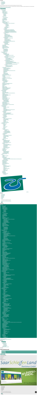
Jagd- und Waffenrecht (6, 32)
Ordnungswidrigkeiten (6, 41)
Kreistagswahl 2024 (6, 50)
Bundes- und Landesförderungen (7, 142)
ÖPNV (4, 134)
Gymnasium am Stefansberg (9, 65)
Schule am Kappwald (8, 58)
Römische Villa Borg (6, 309)
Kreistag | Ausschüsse (5, 46)
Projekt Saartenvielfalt (6, 152)
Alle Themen (5, 165)
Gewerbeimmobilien (7, 130)
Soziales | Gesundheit (3, 90)
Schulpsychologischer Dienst (6, 74)
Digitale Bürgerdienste (5, 162)
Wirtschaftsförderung (6, 129)
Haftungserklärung (6, 238)
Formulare (5, 107)
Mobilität (5, 332)
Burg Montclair (5, 146)
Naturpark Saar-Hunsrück (6, 144)
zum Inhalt (2, 4)
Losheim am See (5, 126)
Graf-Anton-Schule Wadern (9, 63)
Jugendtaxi (5, 120)
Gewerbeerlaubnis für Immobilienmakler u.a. (10, 30)
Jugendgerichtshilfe (5, 80)
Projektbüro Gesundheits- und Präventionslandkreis (8, 104)
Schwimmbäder (4, 313)
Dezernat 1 (5, 14)
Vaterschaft (4, 85)
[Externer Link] (18, 363)
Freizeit (4, 167)
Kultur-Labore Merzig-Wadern (6, 316)
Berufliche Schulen (7, 54)
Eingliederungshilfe (5, 79)
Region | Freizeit (3, 288)
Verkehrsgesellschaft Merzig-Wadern (8, 118)
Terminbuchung (5, 116)
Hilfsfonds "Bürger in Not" (5, 95)
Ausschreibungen (4, 157)
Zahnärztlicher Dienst (5, 98)
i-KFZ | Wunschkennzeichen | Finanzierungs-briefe (9, 109)
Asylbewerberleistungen (5, 94)
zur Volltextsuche (3, 2)
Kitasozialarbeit (5, 247)
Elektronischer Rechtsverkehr (6, 163)
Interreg (4, 72)
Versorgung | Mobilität (6, 136)
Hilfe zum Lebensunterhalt (5, 92)
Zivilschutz (6, 28)
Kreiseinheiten (7, 25)
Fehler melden (3, 195)
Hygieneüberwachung (6, 265)
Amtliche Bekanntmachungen (6, 47)
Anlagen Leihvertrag (6, 73)
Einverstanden (4, 8)
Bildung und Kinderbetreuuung (7, 329)
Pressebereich (4, 336)
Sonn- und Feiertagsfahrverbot (7, 113)
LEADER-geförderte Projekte (7, 140)
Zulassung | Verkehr (3, 105)
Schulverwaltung (4, 67)
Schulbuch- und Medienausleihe (7, 68)
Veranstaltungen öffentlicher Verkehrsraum (8, 279)
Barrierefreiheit (3, 194)
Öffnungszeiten (4, 172)
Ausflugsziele (4, 148)
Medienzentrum (5, 71)
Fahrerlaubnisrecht (5, 114)
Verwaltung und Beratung (6, 168)
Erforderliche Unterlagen (6, 272)
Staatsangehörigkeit (7, 44)
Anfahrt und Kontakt (5, 320)
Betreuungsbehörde (5, 96)
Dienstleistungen (4, 325)
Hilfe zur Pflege (4, 91)
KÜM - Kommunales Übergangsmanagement (7, 83)
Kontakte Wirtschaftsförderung (7, 132)
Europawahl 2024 (5, 51)
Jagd (5, 33)
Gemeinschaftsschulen (7, 60)
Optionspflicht (6, 43)
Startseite (1, 339)
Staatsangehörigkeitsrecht (6, 42)
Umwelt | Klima (4, 150)
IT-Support (2, 197)
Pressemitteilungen (6, 173)
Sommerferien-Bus (6, 121)
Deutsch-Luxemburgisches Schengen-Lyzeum (10, 56)
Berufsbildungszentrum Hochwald (9, 55)
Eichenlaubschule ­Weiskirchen (9, 61)
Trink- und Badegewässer (6, 101)
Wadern (4, 128)
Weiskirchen (5, 127)
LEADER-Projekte (5, 170)
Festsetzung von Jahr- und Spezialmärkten (9, 29)
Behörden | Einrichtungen (5, 160)
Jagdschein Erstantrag (7, 34)
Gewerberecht (5, 219)
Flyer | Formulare (4, 327)
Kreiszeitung (5, 174)
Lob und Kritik (4, 171)
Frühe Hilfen (4, 75)
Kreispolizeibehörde (6, 37)
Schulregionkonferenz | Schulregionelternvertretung (9, 70)
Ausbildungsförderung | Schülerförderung (7, 78)
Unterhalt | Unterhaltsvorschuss (6, 88)
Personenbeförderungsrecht (6, 122)
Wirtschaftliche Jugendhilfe (5, 254)
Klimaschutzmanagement (6, 151)
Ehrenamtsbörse (4, 18)
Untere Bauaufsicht (6, 17)
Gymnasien (6, 64)
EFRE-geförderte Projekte (6, 141)
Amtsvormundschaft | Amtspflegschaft (7, 240)
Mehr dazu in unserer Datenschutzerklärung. (5, 7)
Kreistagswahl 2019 (6, 49)
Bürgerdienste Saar (5, 161)
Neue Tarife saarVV (6, 119)
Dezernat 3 (5, 15)
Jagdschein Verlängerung (7, 35)
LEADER (3, 302)
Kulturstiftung (4, 21)
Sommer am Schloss (5, 153)
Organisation (7, 24)
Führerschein (5, 281)
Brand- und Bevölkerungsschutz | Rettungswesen (9, 23)
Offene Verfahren (5, 159)
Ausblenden (1, 8)
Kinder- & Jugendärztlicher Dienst (6, 263)
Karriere (3, 318)
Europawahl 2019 (5, 48)
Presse (2, 390)
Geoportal (4, 164)
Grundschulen (5, 53)
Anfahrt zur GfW (5, 133)
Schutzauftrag (4, 77)
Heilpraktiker (6, 38)
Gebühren (5, 108)
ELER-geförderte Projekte (6, 304)
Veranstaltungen (4, 45)
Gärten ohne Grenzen (6, 311)
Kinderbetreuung (4, 84)
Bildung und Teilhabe (5, 87)
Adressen (4, 156)
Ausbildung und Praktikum (5, 155)
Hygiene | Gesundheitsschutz (6, 99)
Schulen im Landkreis (5, 52)
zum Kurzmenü (3, 1)
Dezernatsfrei (5, 13)
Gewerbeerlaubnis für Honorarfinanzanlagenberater (10, 31)
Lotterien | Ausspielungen (8, 39)
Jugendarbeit (4, 76)
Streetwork (4, 82)
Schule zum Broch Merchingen (9, 59)
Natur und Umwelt (6, 169)
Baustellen (5, 112)
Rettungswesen (6, 27)
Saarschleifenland (6, 145)
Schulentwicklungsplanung (7, 233)
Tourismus (4, 143)
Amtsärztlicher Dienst (5, 97)
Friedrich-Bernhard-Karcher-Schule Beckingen (11, 62)
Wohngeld (4, 93)
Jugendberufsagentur (5, 89)
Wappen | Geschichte (5, 11)
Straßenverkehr (4, 111)
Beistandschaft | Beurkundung (6, 249)
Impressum (2, 196)
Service (7, 26)
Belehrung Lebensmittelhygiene (6, 103)
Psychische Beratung (5, 270)
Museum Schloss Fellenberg (7, 147)
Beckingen (5, 124)
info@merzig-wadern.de (2, 359)
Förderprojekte (4, 139)
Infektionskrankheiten (6, 100)
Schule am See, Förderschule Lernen (10, 57)
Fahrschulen (5, 115)
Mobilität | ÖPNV (4, 117)
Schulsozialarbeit (5, 81)
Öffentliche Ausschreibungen (7, 158)
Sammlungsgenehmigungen (8, 40)
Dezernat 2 (5, 210)
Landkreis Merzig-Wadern (3, 355)
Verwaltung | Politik (3, 9)
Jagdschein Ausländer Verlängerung (9, 36)
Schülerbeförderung (6, 69)
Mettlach (5, 125)
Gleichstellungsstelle (5, 19)
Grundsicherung (4, 256)
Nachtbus (5, 137)
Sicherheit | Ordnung (5, 22)
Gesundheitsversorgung (6, 166)
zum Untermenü (3, 3)
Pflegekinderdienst (5, 86)
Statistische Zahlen (5, 12)
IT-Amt (3, 20)
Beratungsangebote (5, 102)
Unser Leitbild (4, 10)
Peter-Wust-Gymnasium (8, 66)
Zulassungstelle (4, 106)
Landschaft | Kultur (5, 149)
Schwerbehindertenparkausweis (7, 110)
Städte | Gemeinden (5, 123)
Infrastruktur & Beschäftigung (7, 131)
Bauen (3, 16)
